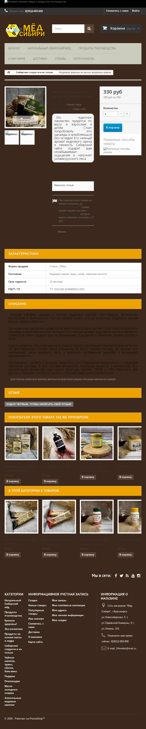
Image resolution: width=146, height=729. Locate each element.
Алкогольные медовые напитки (13, 701)
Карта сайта (35, 642)
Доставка (40, 58)
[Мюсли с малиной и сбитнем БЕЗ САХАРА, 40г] (59, 517)
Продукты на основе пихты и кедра (13, 637)
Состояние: (59, 104)
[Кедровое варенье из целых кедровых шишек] (12, 137)
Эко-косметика (14, 629)
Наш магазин (36, 618)
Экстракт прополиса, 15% (56, 466)
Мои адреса (59, 610)
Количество (110, 108)
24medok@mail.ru (126, 648)
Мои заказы (59, 600)
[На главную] (8, 72)
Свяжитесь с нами (117, 10)
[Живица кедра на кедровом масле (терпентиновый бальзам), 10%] (21, 443)
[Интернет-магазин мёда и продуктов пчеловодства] (73, 4)
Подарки (10, 676)
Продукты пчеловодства (97, 48)
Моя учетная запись (70, 594)
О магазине (16, 58)
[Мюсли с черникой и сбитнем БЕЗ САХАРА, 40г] (21, 517)
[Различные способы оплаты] (120, 150)
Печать (62, 231)
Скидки (32, 600)
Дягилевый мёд (126, 466)
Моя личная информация (68, 615)
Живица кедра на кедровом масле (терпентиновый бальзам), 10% (20, 471)
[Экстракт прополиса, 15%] (59, 443)
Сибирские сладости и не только (13, 649)
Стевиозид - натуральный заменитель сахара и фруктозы (94, 544)
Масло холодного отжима (11, 689)
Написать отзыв (64, 185)
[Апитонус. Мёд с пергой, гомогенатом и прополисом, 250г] (97, 443)
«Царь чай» (79, 109)
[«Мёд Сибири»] (25, 30)
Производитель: (62, 109)
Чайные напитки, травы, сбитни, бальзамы (11, 664)
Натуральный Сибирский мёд (49, 48)
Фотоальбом (84, 58)
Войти (136, 10)
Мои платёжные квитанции (68, 605)
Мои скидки (59, 620)
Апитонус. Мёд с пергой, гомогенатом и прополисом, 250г (95, 471)
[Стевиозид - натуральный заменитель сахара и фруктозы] (97, 517)
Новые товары (37, 605)
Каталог (14, 48)
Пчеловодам (12, 681)
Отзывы (60, 58)
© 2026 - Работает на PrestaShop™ (25, 718)
